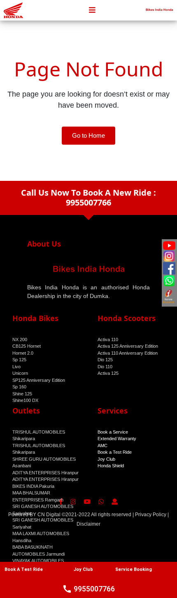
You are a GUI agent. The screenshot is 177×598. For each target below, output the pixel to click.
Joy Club (106, 459)
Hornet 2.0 (22, 353)
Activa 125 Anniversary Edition (128, 346)
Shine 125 (22, 393)
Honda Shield (111, 465)
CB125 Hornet (26, 346)
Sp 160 (19, 386)
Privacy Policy (150, 514)
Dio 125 (105, 359)
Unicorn (20, 373)
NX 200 (19, 339)
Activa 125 (108, 373)
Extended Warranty (117, 438)
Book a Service (113, 431)
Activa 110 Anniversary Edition (128, 353)
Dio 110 (105, 366)
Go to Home (88, 135)
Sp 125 (19, 359)
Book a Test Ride (115, 452)
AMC (102, 445)
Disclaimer (88, 524)
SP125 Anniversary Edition (38, 380)
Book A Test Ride (24, 569)
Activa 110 (108, 339)
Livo (16, 366)
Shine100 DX (25, 400)
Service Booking (133, 569)
